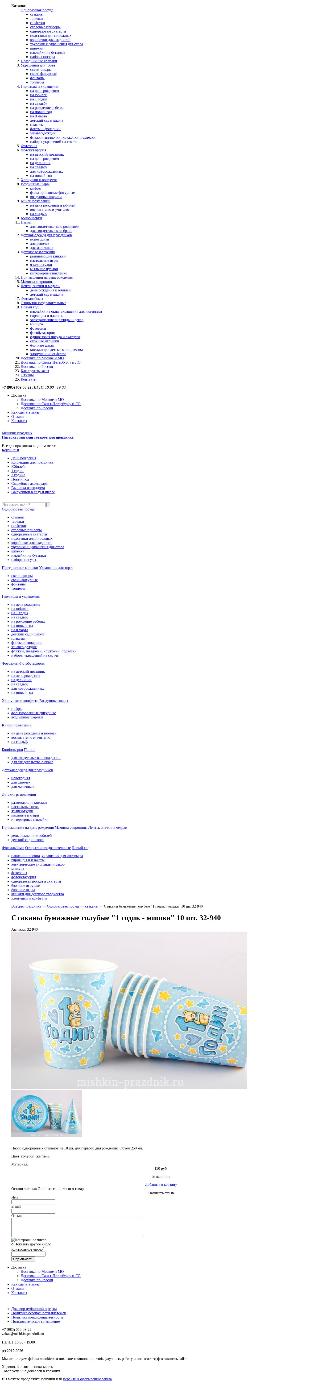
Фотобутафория (33, 150)
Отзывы (27, 375)
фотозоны (38, 328)
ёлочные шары (42, 345)
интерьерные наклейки (48, 273)
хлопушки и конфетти (48, 354)
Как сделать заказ (35, 371)
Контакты (29, 379)
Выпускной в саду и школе (33, 492)
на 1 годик (38, 99)
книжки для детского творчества (56, 350)
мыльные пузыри (44, 269)
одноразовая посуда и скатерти (55, 337)
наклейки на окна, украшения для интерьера (66, 311)
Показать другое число (32, 1244)
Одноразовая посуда (37, 10)
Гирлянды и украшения (39, 86)
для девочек (39, 243)
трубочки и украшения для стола (56, 44)
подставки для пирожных (50, 35)
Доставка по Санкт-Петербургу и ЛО (51, 362)
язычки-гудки (41, 265)
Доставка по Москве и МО (42, 358)
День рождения (23, 458)
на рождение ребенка (47, 108)
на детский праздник (47, 154)
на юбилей (38, 95)
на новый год (41, 112)
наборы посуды (42, 57)
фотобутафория (42, 333)
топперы (37, 82)
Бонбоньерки (31, 218)
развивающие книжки (48, 256)
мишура (36, 324)
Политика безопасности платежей (38, 1313)
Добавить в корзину (161, 1184)
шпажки (36, 48)
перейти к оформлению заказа (87, 1379)
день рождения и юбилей (50, 290)
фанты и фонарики (45, 129)
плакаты (37, 125)
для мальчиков (41, 248)
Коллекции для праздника (32, 462)
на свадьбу (38, 103)
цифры (35, 188)
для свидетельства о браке (51, 231)
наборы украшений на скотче (53, 142)
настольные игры (44, 260)
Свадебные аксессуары (29, 483)
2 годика (18, 475)
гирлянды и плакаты (46, 316)
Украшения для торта (38, 65)
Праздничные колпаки (39, 61)
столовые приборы (45, 27)
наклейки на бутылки (47, 52)
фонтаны (37, 78)
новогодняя (39, 239)
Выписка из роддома (28, 488)
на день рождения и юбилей (52, 205)
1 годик (17, 471)
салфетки (37, 23)
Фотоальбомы (32, 299)
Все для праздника (26, 906)
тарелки (36, 19)
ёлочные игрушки (44, 341)
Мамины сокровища (37, 282)
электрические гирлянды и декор (56, 320)
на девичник (40, 163)
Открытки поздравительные (43, 303)
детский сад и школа (46, 120)
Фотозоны (29, 146)
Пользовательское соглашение (35, 1321)
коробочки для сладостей (50, 40)
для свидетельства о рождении (54, 226)
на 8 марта (38, 116)
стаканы (36, 14)
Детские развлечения (38, 252)
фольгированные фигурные (52, 193)
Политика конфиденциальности (37, 1317)
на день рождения (44, 91)
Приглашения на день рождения (47, 277)
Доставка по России (37, 367)
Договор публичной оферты (34, 1309)
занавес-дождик (43, 133)
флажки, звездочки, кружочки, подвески (62, 137)
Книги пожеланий (35, 201)
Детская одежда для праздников (46, 235)
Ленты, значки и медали (40, 286)
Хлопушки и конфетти (39, 180)
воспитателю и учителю (49, 209)
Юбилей (18, 466)
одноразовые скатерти (48, 31)
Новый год (29, 307)
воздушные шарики (46, 197)
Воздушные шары (35, 184)
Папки (26, 222)
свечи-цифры (41, 69)
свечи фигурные (43, 74)
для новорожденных (46, 171)
